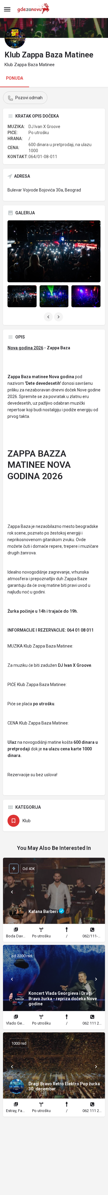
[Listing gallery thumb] (54, 251)
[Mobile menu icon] (7, 9)
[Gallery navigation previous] (49, 316)
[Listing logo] (15, 37)
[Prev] (12, 891)
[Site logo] (35, 9)
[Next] (96, 891)
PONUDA (14, 78)
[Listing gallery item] (22, 296)
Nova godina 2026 (25, 347)
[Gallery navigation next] (59, 316)
